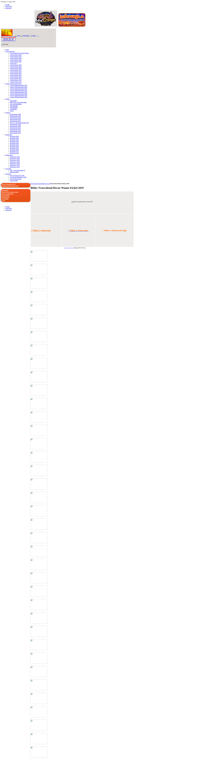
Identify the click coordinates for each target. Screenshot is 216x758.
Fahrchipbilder (5, 197)
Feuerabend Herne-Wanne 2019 (10, 186)
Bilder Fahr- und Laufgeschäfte (10, 192)
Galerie (36, 183)
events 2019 (48, 183)
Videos (3, 200)
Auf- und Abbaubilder (7, 194)
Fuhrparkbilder (6, 195)
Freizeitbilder (41, 183)
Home (32, 183)
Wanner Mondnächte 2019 (9, 184)
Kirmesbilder (5, 190)
